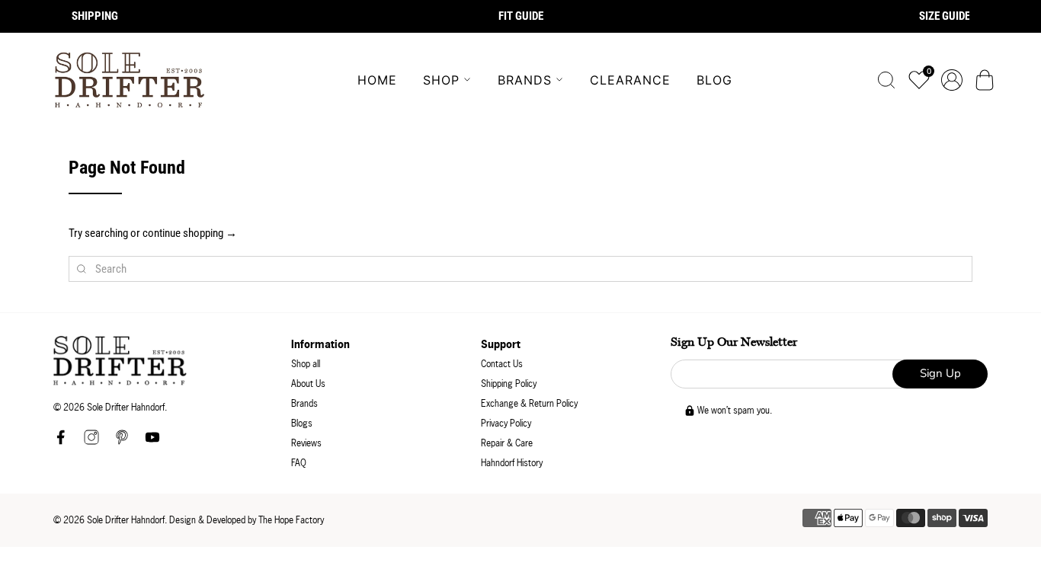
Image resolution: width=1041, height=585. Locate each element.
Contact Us (502, 363)
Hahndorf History (512, 462)
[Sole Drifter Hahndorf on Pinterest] (122, 441)
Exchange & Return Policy (529, 403)
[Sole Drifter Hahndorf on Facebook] (61, 441)
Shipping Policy (509, 383)
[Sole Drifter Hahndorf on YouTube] (152, 441)
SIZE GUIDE (944, 16)
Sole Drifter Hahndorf (126, 520)
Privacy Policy (506, 423)
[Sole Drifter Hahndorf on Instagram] (91, 441)
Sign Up (940, 373)
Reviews (306, 443)
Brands (525, 80)
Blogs (301, 423)
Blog (714, 80)
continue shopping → (190, 233)
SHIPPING (95, 16)
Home (377, 80)
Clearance (630, 80)
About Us (308, 383)
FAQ (298, 462)
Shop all (305, 363)
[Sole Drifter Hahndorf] (129, 80)
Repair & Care (507, 443)
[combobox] (520, 269)
